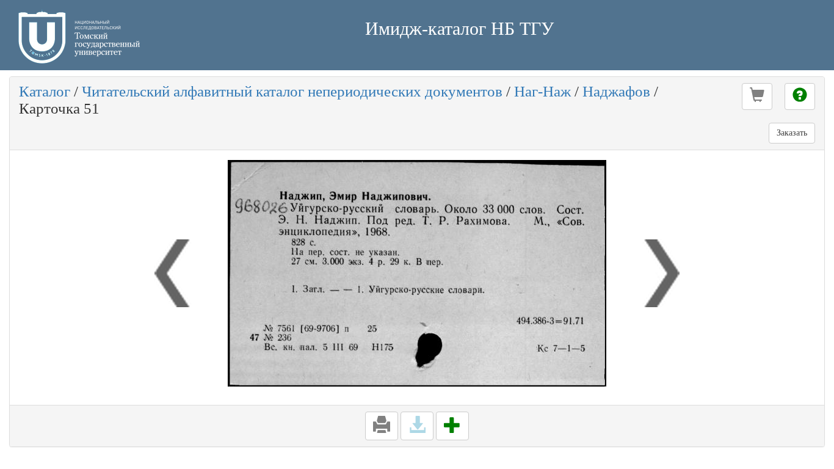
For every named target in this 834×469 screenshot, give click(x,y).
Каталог (44, 91)
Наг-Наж (542, 91)
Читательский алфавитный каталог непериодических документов (292, 91)
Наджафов (616, 91)
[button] (757, 96)
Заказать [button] (792, 132)
